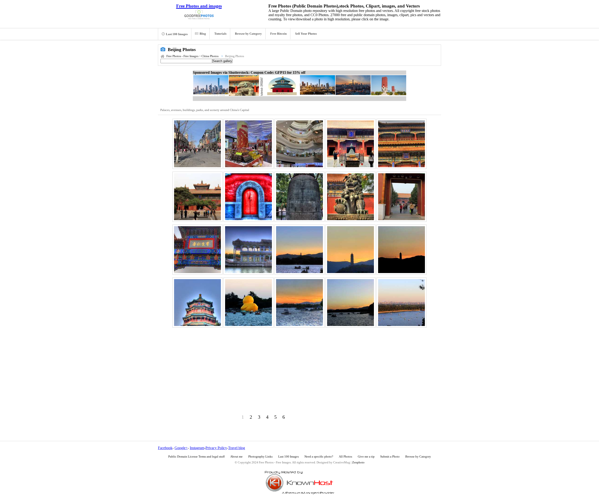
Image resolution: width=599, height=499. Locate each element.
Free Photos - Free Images (182, 56)
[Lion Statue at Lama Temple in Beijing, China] (350, 197)
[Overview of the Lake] (401, 302)
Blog (203, 33)
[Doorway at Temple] (248, 197)
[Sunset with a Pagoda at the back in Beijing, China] (299, 250)
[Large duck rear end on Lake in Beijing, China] (248, 302)
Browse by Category (248, 33)
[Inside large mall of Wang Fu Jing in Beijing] (299, 144)
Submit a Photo (390, 456)
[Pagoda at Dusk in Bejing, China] (350, 250)
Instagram (197, 448)
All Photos (345, 456)
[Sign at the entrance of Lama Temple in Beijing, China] (197, 250)
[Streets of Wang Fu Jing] (197, 144)
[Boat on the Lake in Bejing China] (248, 250)
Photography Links (260, 456)
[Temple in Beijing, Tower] (197, 302)
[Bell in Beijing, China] (299, 197)
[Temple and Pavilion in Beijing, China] (197, 197)
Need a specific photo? (318, 456)
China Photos (210, 56)
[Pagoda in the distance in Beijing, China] (401, 250)
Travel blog (236, 448)
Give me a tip (366, 456)
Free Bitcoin (278, 33)
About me (236, 456)
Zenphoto (358, 462)
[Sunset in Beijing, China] (350, 302)
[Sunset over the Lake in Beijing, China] (299, 302)
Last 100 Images (177, 34)
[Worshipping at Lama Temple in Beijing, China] (350, 144)
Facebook (165, 448)
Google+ (181, 448)
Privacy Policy (216, 448)
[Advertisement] (299, 366)
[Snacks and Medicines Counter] (248, 144)
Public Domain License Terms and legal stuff (196, 456)
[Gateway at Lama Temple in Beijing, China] (401, 197)
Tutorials (220, 33)
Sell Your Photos (306, 33)
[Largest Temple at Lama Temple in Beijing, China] (401, 144)
